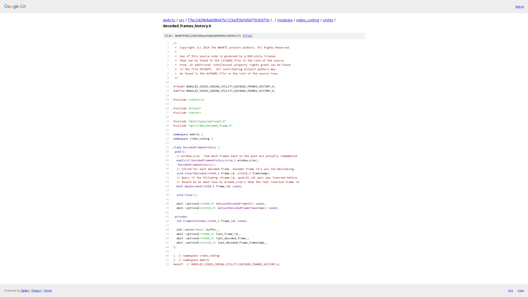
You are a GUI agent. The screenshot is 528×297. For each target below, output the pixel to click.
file (247, 36)
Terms (47, 290)
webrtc (169, 20)
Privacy (36, 290)
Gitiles (25, 290)
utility (328, 20)
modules (285, 20)
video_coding (307, 20)
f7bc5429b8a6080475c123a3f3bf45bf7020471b (229, 20)
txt (510, 290)
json (520, 290)
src (181, 20)
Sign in (519, 6)
